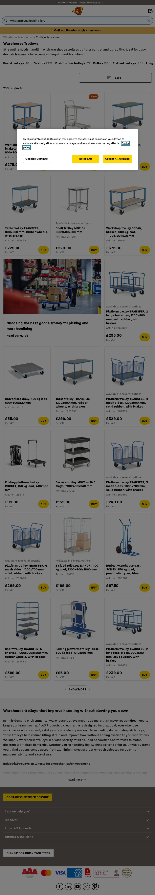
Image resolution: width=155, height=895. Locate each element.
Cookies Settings (36, 158)
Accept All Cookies (117, 158)
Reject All (85, 158)
